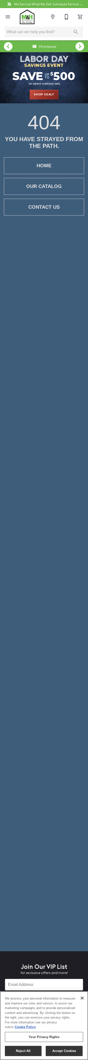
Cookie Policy (25, 1027)
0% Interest (47, 46)
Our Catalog (44, 186)
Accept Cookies (64, 1051)
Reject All (23, 1051)
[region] (44, 1025)
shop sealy (44, 94)
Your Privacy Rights (44, 1037)
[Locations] (53, 17)
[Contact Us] (66, 17)
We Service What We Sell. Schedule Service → (48, 3)
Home (44, 165)
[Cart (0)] (80, 17)
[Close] (82, 998)
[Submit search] (75, 32)
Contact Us (44, 207)
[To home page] (27, 17)
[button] (8, 17)
